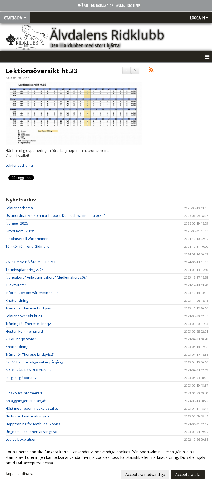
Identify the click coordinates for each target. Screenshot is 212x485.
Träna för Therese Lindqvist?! (30, 354)
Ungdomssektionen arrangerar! (32, 431)
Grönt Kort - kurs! (20, 230)
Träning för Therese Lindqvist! (30, 323)
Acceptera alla (187, 474)
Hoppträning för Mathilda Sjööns (33, 423)
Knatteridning (17, 300)
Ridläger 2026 (17, 223)
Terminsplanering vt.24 (25, 269)
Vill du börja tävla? (21, 338)
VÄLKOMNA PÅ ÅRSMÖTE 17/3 (30, 261)
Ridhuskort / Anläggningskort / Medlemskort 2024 (47, 277)
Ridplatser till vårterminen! (27, 238)
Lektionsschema (19, 165)
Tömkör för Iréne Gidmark (27, 246)
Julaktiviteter (16, 284)
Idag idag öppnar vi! (22, 377)
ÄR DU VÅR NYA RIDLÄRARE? (28, 369)
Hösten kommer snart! (24, 331)
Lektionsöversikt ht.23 (41, 70)
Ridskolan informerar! (24, 392)
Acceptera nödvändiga (145, 474)
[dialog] (106, 463)
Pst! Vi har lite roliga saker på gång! (35, 362)
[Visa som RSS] (151, 70)
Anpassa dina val (20, 473)
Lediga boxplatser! (21, 439)
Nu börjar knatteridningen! (28, 416)
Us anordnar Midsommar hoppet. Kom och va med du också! (56, 215)
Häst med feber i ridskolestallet (32, 408)
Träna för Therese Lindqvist (29, 308)
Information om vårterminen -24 (32, 292)
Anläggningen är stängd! (26, 400)
